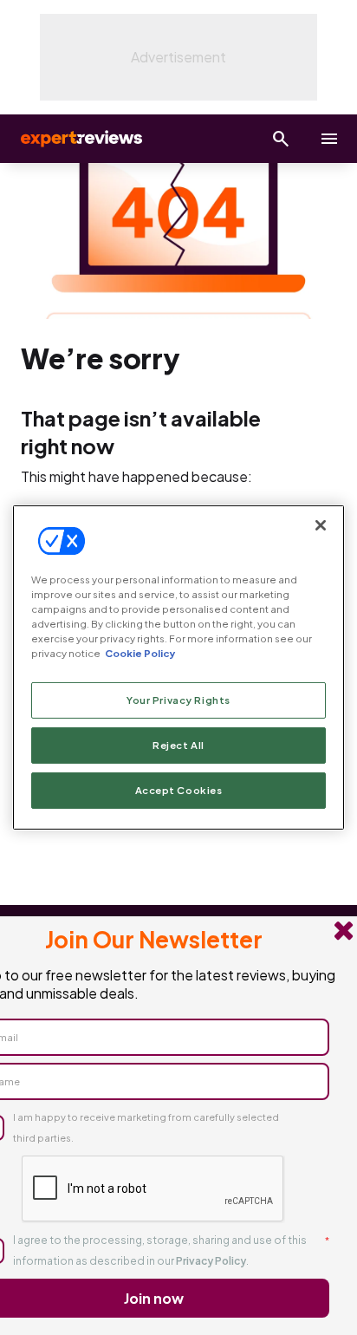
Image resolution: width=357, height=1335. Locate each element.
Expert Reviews (80, 138)
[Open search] (281, 139)
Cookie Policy (140, 653)
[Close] (321, 525)
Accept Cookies (179, 790)
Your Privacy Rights (178, 700)
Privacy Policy (211, 1260)
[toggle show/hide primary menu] (329, 139)
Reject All (178, 745)
